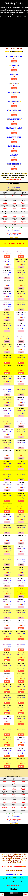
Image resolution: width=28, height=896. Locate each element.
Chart (9, 251)
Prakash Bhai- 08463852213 (14, 187)
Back (2, 894)
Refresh (14, 61)
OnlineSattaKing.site (15, 232)
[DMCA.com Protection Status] (14, 893)
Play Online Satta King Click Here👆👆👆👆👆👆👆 (14, 236)
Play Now (7, 256)
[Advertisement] (14, 32)
